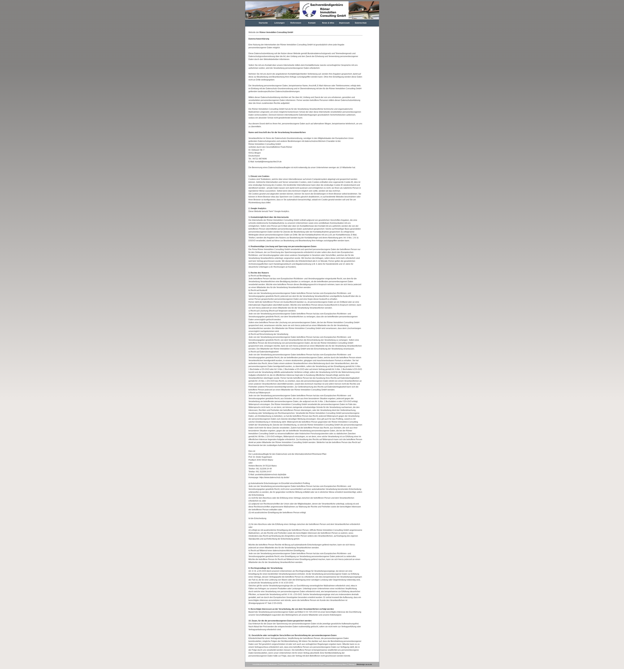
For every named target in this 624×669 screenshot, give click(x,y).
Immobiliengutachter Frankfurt (290, 664)
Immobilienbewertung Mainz (336, 664)
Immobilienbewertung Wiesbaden (265, 664)
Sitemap (352, 664)
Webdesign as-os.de (364, 664)
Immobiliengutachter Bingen (313, 664)
